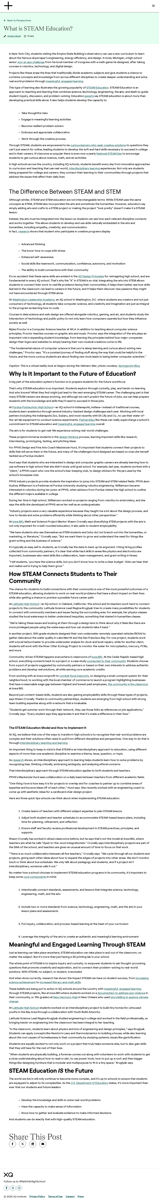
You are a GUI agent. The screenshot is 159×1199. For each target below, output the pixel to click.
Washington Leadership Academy (33, 299)
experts (89, 96)
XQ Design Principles (91, 276)
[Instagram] (19, 1188)
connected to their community (106, 661)
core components (35, 876)
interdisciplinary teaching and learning (44, 743)
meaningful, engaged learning (64, 81)
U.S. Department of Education (89, 1083)
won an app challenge (31, 62)
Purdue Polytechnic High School (32, 407)
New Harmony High (65, 997)
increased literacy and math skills (60, 982)
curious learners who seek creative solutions (98, 145)
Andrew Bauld (14, 36)
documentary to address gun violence (121, 993)
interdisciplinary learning (84, 168)
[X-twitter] (13, 1188)
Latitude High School (25, 603)
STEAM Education (97, 87)
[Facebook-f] (6, 1188)
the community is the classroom (128, 684)
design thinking (68, 436)
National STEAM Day (109, 153)
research (23, 231)
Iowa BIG (17, 521)
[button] (12, 1143)
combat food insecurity (74, 675)
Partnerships (87, 419)
